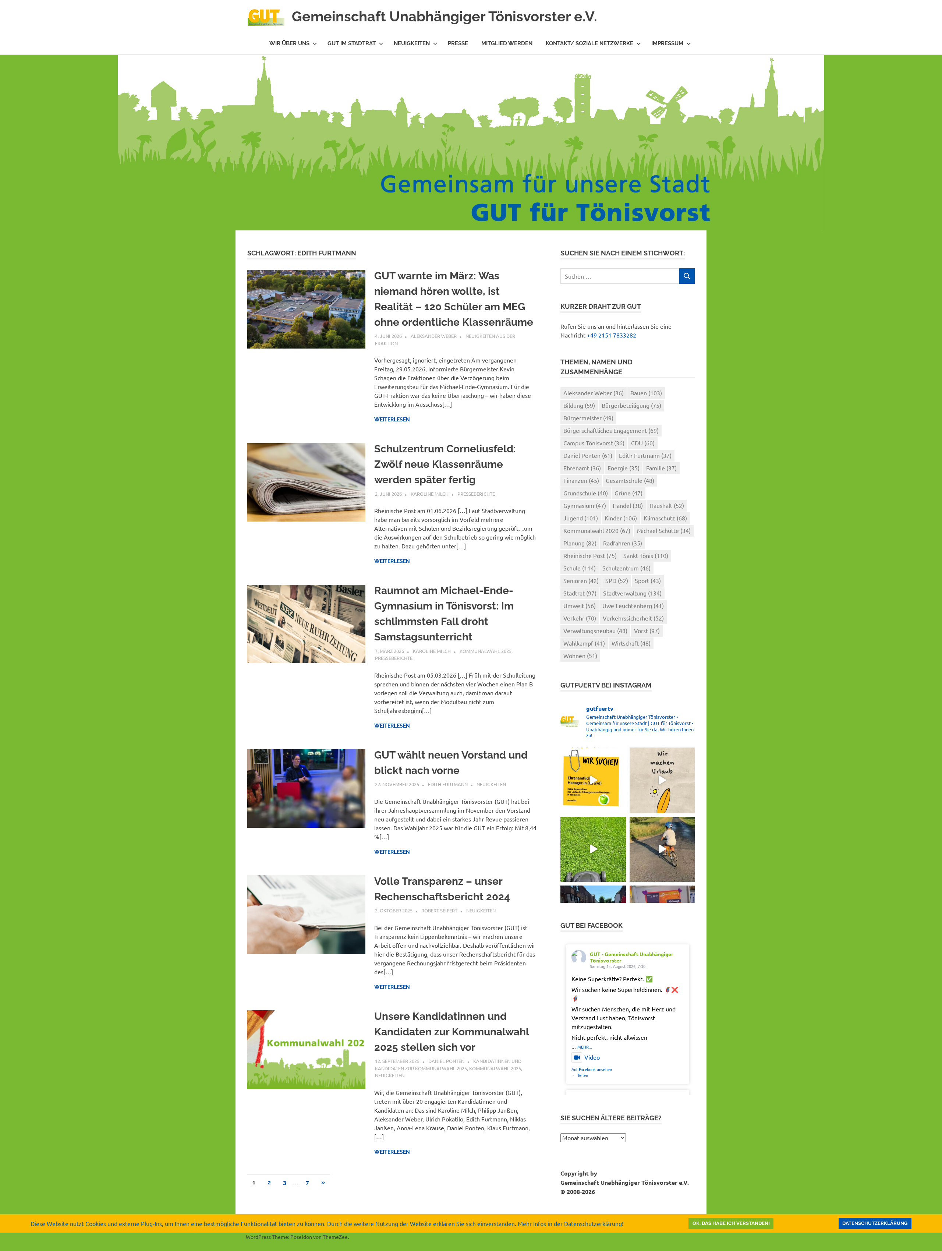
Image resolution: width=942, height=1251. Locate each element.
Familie (661, 467)
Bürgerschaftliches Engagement (611, 430)
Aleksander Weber (434, 336)
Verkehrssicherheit (633, 618)
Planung (579, 543)
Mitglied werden (506, 43)
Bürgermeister (588, 417)
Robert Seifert (439, 910)
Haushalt (666, 505)
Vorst (647, 630)
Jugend (580, 518)
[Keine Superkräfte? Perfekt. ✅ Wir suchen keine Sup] (593, 780)
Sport (648, 580)
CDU (643, 442)
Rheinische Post (590, 555)
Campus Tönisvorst (593, 442)
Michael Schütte (664, 530)
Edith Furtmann (448, 784)
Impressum (667, 43)
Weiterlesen (392, 420)
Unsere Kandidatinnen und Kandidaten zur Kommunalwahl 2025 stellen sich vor (451, 1031)
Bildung (579, 405)
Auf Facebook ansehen (591, 1069)
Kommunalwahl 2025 (485, 651)
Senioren (581, 580)
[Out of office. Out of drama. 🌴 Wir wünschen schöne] (662, 780)
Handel (628, 505)
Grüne (628, 492)
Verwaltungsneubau (595, 630)
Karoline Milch (430, 494)
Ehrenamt (582, 467)
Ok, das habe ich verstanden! (731, 1223)
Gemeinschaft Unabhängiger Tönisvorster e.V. (444, 16)
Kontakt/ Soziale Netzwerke (589, 43)
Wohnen (580, 655)
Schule (579, 568)
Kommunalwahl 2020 (596, 530)
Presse (458, 43)
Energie (624, 467)
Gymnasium (584, 505)
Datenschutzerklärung (874, 1223)
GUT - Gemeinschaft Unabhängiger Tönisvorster (631, 957)
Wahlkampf (584, 643)
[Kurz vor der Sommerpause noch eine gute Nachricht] (593, 849)
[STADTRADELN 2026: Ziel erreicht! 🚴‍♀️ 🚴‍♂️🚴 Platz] (662, 849)
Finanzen (581, 480)
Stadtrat (579, 593)
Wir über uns (289, 43)
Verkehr (579, 618)
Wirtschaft (631, 643)
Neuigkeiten (412, 43)
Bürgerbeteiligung (631, 405)
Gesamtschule (630, 480)
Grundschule (585, 492)
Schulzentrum (626, 568)
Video (592, 1057)
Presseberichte (476, 494)
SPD (616, 580)
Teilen (582, 1075)
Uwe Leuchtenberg (633, 605)
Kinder (621, 518)
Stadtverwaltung (632, 593)
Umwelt (579, 605)
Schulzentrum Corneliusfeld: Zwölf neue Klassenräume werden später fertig (445, 464)
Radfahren (622, 543)
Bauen (646, 392)
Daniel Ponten (446, 1061)
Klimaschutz (665, 518)
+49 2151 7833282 (611, 335)
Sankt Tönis (645, 555)
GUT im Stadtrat (351, 43)
